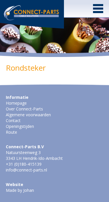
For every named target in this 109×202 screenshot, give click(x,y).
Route (11, 132)
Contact (13, 120)
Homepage (16, 103)
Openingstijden (20, 126)
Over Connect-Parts (24, 109)
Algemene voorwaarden (28, 114)
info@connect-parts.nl (26, 170)
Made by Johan (20, 190)
